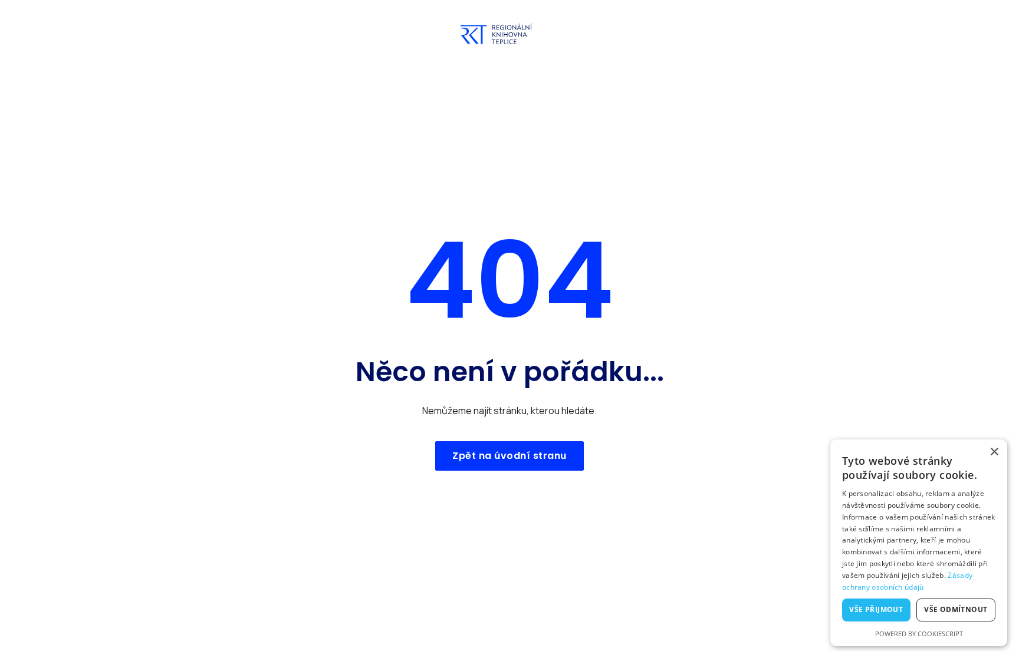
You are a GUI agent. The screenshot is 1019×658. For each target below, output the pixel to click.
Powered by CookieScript (919, 633)
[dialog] (918, 542)
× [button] (994, 452)
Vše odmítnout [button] (955, 609)
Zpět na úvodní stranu (509, 455)
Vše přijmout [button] (876, 609)
